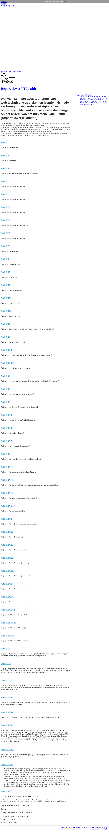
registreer (11, 5)
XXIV (84, 99)
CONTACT (105, 828)
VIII (97, 96)
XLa (97, 102)
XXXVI (104, 101)
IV (88, 96)
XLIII (81, 104)
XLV (91, 104)
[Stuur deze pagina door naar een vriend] (4, 73)
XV (86, 98)
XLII (102, 102)
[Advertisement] (7, 38)
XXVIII (99, 99)
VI (92, 96)
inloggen (4, 5)
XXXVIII (87, 102)
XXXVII (82, 102)
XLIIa (105, 102)
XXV (88, 99)
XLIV (88, 104)
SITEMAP (78, 827)
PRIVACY (106, 827)
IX (99, 96)
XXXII (88, 101)
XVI (89, 98)
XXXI (84, 101)
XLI (100, 102)
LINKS (83, 827)
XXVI (91, 99)
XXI (103, 98)
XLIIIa (84, 104)
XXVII (95, 99)
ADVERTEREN (71, 827)
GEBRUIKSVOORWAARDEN (96, 827)
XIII (81, 98)
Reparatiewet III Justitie (13, 71)
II (84, 96)
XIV (84, 98)
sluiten (65, 1)
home (3, 71)
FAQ (87, 827)
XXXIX (91, 102)
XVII (91, 98)
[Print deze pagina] (2, 73)
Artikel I (82, 96)
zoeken (3, 4)
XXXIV (96, 101)
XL (94, 102)
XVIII (94, 98)
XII (105, 96)
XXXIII (92, 101)
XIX (98, 98)
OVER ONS (64, 827)
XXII (106, 98)
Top (105, 829)
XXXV (100, 101)
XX (100, 98)
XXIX (102, 99)
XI (102, 96)
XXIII (81, 99)
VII (94, 96)
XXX (81, 101)
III (86, 96)
